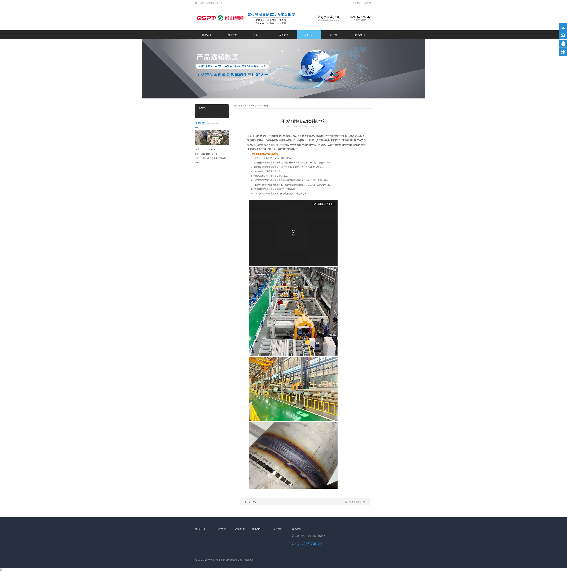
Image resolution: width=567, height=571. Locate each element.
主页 (248, 105)
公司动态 (264, 105)
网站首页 (207, 34)
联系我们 (368, 2)
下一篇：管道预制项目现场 (353, 501)
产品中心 (258, 34)
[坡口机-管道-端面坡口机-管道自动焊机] (246, 9)
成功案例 (283, 34)
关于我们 (334, 34)
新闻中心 (309, 34)
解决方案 (232, 34)
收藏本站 (356, 2)
